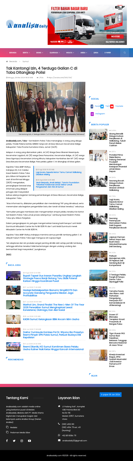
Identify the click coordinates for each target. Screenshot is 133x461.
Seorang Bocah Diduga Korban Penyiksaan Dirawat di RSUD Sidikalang (116, 185)
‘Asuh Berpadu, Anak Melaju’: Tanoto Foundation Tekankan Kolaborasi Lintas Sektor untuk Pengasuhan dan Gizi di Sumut (57, 184)
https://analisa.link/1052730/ (60, 77)
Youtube (116, 106)
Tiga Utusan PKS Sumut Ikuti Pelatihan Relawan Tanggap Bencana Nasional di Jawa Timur (118, 339)
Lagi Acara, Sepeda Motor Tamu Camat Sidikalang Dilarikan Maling (58, 173)
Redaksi (13, 427)
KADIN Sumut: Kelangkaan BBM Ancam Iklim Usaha (51, 319)
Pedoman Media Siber (20, 432)
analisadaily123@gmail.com (74, 440)
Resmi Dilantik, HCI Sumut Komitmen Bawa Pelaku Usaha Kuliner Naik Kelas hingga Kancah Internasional (53, 348)
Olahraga (54, 53)
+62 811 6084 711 (69, 435)
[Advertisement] (108, 76)
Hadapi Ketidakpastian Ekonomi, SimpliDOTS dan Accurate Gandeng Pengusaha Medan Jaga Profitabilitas (50, 293)
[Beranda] (27, 24)
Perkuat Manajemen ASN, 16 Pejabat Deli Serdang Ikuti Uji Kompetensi (117, 260)
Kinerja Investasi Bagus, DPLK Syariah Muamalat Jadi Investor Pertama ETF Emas (118, 360)
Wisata (69, 53)
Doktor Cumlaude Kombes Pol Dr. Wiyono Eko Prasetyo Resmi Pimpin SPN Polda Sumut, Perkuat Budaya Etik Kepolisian (53, 335)
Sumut (26, 61)
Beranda (12, 53)
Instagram (97, 113)
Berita (26, 53)
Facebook (96, 106)
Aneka (83, 53)
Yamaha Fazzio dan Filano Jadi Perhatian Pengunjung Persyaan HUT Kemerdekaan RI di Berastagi (117, 298)
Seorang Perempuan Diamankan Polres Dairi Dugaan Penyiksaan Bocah (118, 223)
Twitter (106, 106)
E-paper (108, 53)
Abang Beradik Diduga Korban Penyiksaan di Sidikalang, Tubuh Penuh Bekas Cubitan (117, 139)
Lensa (96, 53)
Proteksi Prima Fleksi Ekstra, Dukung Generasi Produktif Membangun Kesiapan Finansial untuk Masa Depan (118, 163)
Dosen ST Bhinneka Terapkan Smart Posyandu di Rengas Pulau (117, 319)
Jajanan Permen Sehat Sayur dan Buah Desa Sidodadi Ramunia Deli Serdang (118, 242)
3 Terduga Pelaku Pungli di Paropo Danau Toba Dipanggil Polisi (117, 278)
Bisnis (39, 53)
